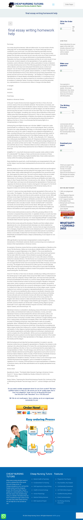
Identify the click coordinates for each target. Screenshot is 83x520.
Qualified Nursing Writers (64, 493)
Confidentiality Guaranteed (65, 486)
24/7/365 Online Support (64, 490)
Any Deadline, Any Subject (65, 482)
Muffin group (56, 515)
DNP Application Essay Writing (42, 486)
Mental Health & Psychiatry (41, 479)
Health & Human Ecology (41, 490)
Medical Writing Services (41, 497)
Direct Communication (63, 497)
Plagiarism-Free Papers (64, 479)
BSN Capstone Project (40, 501)
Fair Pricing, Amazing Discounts (63, 502)
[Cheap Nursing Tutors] (26, 4)
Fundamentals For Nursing (41, 482)
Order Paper (69, 4)
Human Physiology (39, 493)
